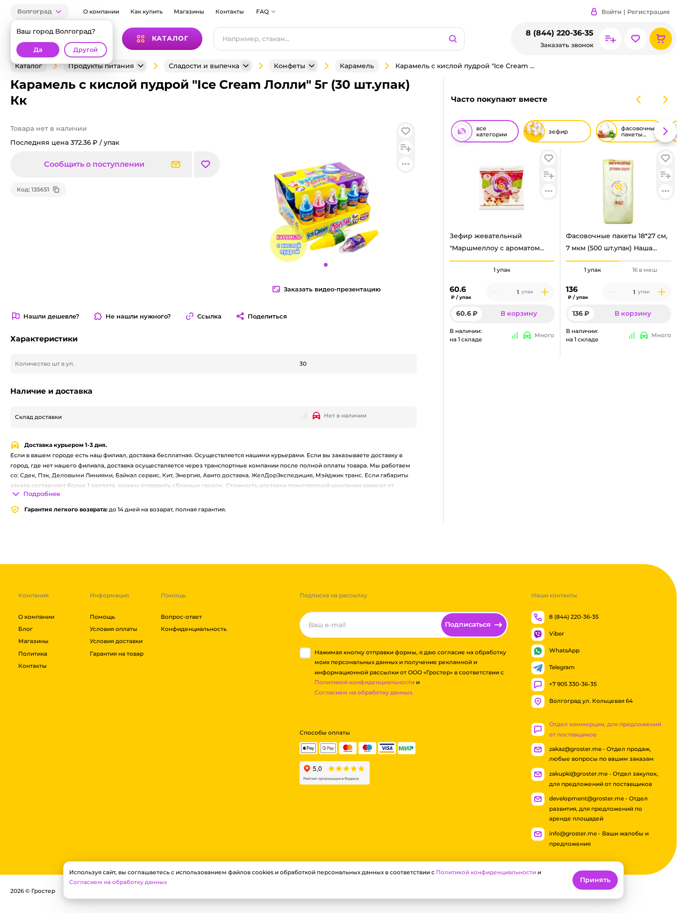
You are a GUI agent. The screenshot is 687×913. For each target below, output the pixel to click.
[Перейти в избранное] (635, 39)
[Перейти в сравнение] (610, 39)
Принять (595, 880)
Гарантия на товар (116, 653)
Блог (25, 628)
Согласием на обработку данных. (364, 692)
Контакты (229, 11)
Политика (32, 653)
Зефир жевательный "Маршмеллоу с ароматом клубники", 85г (495, 244)
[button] (39, 11)
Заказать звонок (567, 45)
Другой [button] (85, 49)
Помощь (102, 616)
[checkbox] (305, 652)
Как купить (146, 11)
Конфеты (289, 66)
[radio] (502, 261)
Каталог (28, 66)
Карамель (357, 66)
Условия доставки (116, 641)
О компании (101, 11)
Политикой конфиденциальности (365, 682)
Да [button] (38, 49)
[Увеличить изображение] (502, 187)
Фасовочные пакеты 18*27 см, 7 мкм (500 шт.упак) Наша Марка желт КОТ (616, 244)
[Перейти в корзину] (661, 39)
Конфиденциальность (194, 628)
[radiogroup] (502, 270)
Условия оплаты (113, 628)
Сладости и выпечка (204, 66)
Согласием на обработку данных (118, 881)
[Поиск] (453, 39)
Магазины (189, 11)
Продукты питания (101, 66)
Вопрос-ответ (181, 616)
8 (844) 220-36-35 (560, 32)
